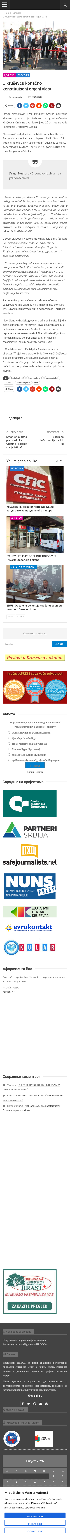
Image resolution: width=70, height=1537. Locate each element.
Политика (23, 75)
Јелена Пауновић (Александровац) (31, 732)
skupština (8, 383)
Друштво (9, 75)
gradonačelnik (52, 378)
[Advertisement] (35, 1034)
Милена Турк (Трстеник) (26, 749)
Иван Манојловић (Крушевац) (29, 743)
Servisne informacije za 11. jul (52, 440)
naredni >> (9, 991)
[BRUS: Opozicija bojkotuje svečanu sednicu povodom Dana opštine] (35, 584)
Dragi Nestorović (35, 378)
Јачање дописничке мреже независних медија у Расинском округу (24, 567)
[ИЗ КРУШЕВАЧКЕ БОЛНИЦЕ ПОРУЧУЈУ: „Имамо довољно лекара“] (35, 534)
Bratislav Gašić (17, 378)
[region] (35, 1512)
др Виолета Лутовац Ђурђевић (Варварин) (36, 760)
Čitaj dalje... (35, 1395)
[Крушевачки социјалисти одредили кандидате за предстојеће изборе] (35, 485)
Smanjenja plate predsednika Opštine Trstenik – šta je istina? (17, 442)
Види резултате (35, 771)
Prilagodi (35, 1523)
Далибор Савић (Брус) (25, 738)
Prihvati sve (35, 1516)
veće (36, 383)
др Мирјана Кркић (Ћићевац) (29, 754)
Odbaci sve (35, 1531)
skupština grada (23, 383)
